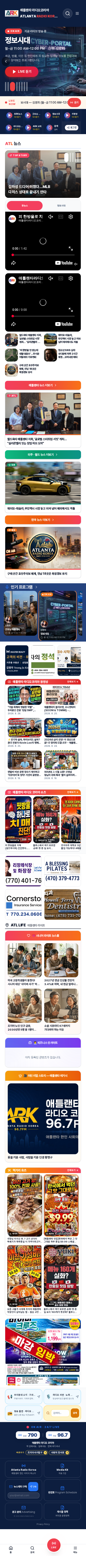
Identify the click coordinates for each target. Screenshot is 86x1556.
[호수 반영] (69, 660)
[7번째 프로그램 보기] (24, 86)
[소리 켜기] (75, 264)
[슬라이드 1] (65, 157)
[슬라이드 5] (77, 157)
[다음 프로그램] (80, 61)
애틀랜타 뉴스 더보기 (41, 385)
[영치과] (62, 904)
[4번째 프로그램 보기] (17, 86)
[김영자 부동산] (17, 660)
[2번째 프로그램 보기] (8, 86)
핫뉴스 (25, 205)
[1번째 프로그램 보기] (5, 86)
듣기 (76, 102)
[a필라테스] (62, 871)
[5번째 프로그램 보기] (19, 86)
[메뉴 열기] (77, 13)
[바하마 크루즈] (43, 1352)
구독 (35, 1486)
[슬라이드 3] (71, 157)
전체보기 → (72, 681)
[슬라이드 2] (67, 157)
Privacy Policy (43, 1524)
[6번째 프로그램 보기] (22, 86)
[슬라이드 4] (75, 157)
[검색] (67, 13)
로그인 (73, 127)
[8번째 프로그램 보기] (27, 86)
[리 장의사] (23, 871)
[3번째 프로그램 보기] (12, 86)
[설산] (43, 660)
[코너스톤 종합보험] (23, 904)
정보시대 (61, 205)
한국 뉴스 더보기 (40, 519)
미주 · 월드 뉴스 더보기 (41, 454)
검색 (75, 1413)
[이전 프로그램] (6, 61)
